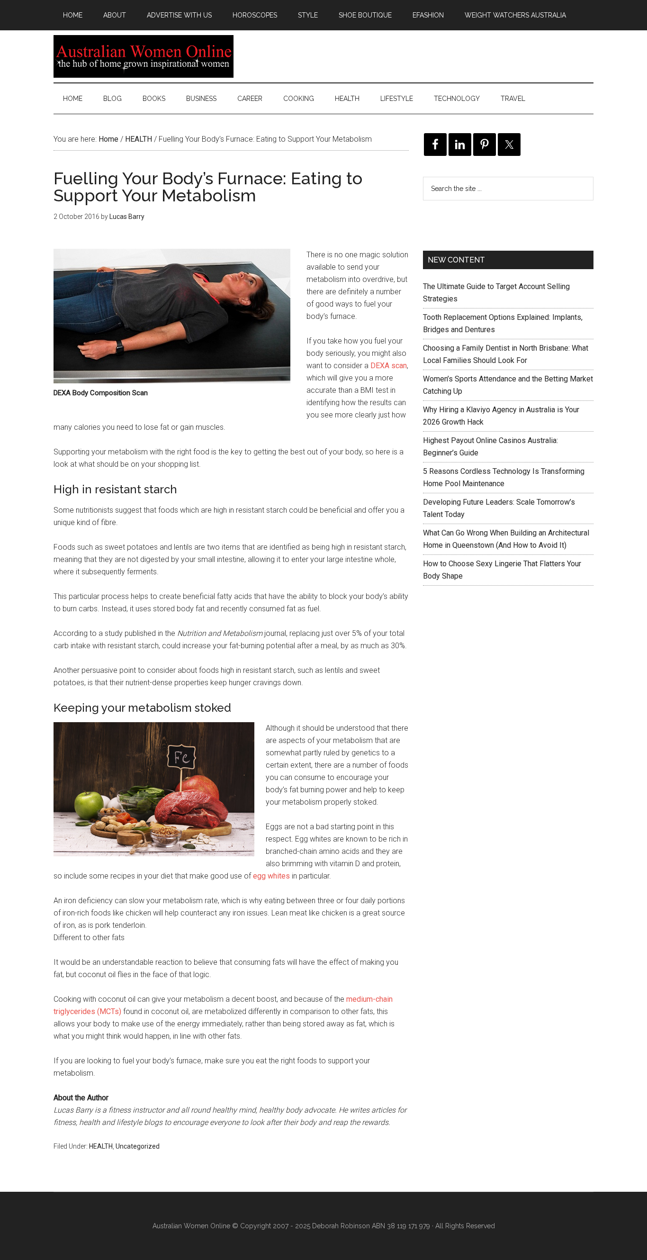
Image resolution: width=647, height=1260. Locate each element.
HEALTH (101, 1146)
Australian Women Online (144, 56)
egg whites (271, 875)
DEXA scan (388, 365)
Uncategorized (138, 1146)
